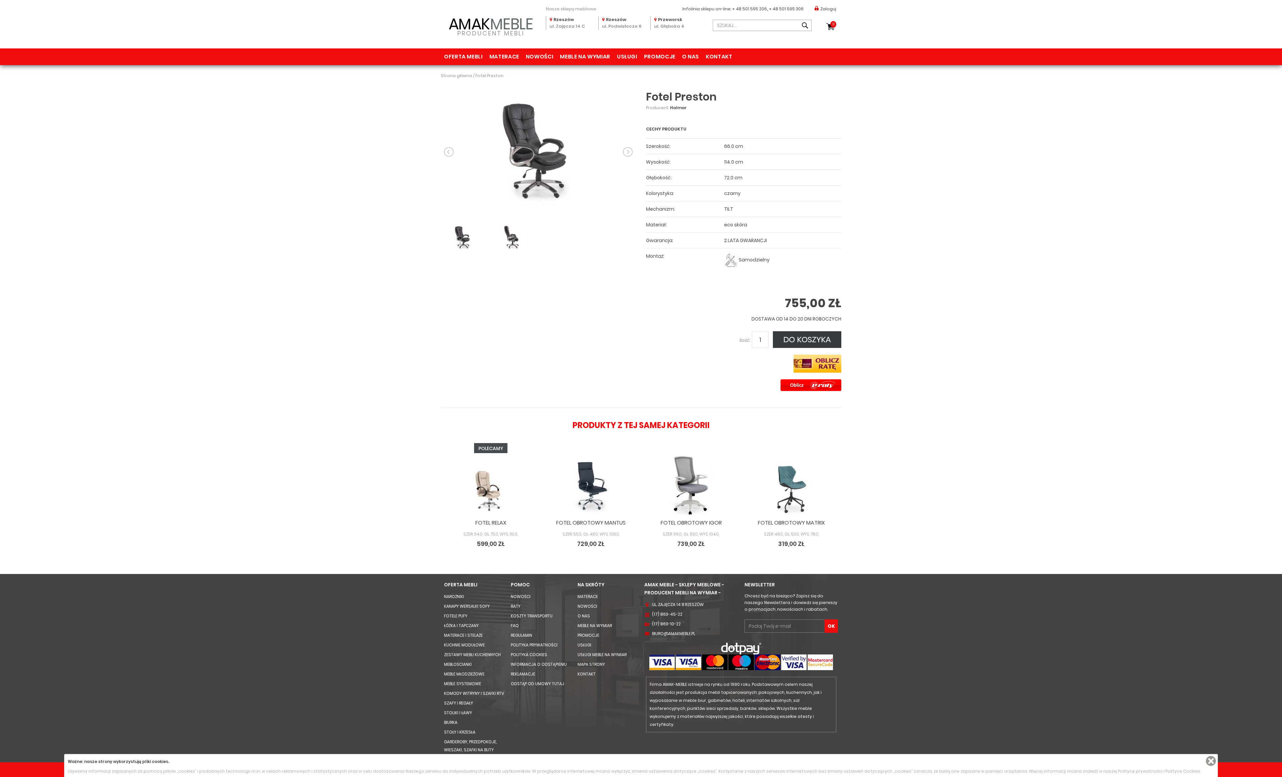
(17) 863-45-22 (667, 614)
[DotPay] (741, 648)
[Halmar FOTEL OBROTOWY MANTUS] (591, 486)
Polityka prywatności (534, 645)
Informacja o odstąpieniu (539, 664)
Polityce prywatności (1140, 771)
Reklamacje (523, 674)
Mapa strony (591, 664)
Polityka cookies (529, 654)
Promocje (659, 56)
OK (831, 626)
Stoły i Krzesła (459, 732)
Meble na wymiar (585, 56)
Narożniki (454, 596)
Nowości (539, 56)
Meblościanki (458, 664)
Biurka (450, 722)
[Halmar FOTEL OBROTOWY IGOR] (691, 486)
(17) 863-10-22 (666, 624)
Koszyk (833, 24)
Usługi (627, 56)
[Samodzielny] (731, 260)
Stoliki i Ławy (458, 713)
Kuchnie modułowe (464, 645)
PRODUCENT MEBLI (491, 25)
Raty (515, 606)
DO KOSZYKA (807, 339)
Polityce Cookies (1182, 771)
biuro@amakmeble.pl (673, 633)
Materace (504, 56)
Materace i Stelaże (463, 635)
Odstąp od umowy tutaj (537, 684)
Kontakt (719, 56)
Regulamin (521, 635)
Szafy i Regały (458, 703)
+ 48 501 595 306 (786, 9)
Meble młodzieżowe (464, 674)
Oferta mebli (463, 56)
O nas (690, 56)
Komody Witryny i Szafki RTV (474, 693)
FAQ (515, 625)
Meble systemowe (462, 684)
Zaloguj (828, 9)
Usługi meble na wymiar (602, 654)
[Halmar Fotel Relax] (490, 486)
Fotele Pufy (455, 616)
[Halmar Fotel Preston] (538, 151)
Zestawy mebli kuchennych (472, 654)
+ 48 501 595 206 (749, 9)
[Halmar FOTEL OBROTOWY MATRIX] (791, 486)
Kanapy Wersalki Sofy (467, 606)
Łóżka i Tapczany (461, 625)
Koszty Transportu (532, 616)
